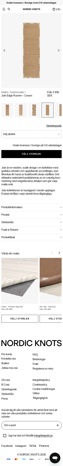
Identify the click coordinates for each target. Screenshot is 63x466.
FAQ (35, 354)
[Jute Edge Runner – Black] (34, 110)
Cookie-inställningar (44, 389)
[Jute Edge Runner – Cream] (47, 110)
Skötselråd (7, 394)
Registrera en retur (43, 368)
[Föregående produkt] (5, 50)
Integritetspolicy (42, 380)
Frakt (36, 364)
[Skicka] (57, 425)
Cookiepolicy (40, 384)
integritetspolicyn (46, 435)
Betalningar (39, 359)
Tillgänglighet (40, 398)
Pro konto (6, 354)
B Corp (5, 384)
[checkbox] (4, 435)
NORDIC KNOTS (31, 9)
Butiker (5, 363)
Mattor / (6, 92)
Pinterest (45, 445)
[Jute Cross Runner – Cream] (21, 110)
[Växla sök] (8, 9)
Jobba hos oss (9, 368)
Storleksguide (54, 125)
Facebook (7, 445)
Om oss (5, 380)
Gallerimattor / (19, 92)
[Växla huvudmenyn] (3, 9)
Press (4, 398)
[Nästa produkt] (57, 50)
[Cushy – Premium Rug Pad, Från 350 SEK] (19, 281)
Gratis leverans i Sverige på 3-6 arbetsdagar (36, 145)
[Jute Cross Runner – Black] (7, 110)
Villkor (36, 393)
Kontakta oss (8, 358)
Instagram (21, 445)
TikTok (33, 445)
